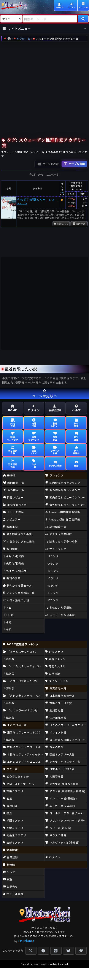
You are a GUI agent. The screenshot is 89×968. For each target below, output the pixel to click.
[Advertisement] (44, 88)
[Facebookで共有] (43, 951)
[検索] (83, 18)
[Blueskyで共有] (68, 951)
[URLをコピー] (81, 951)
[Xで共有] (31, 951)
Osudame (26, 940)
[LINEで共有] (56, 951)
